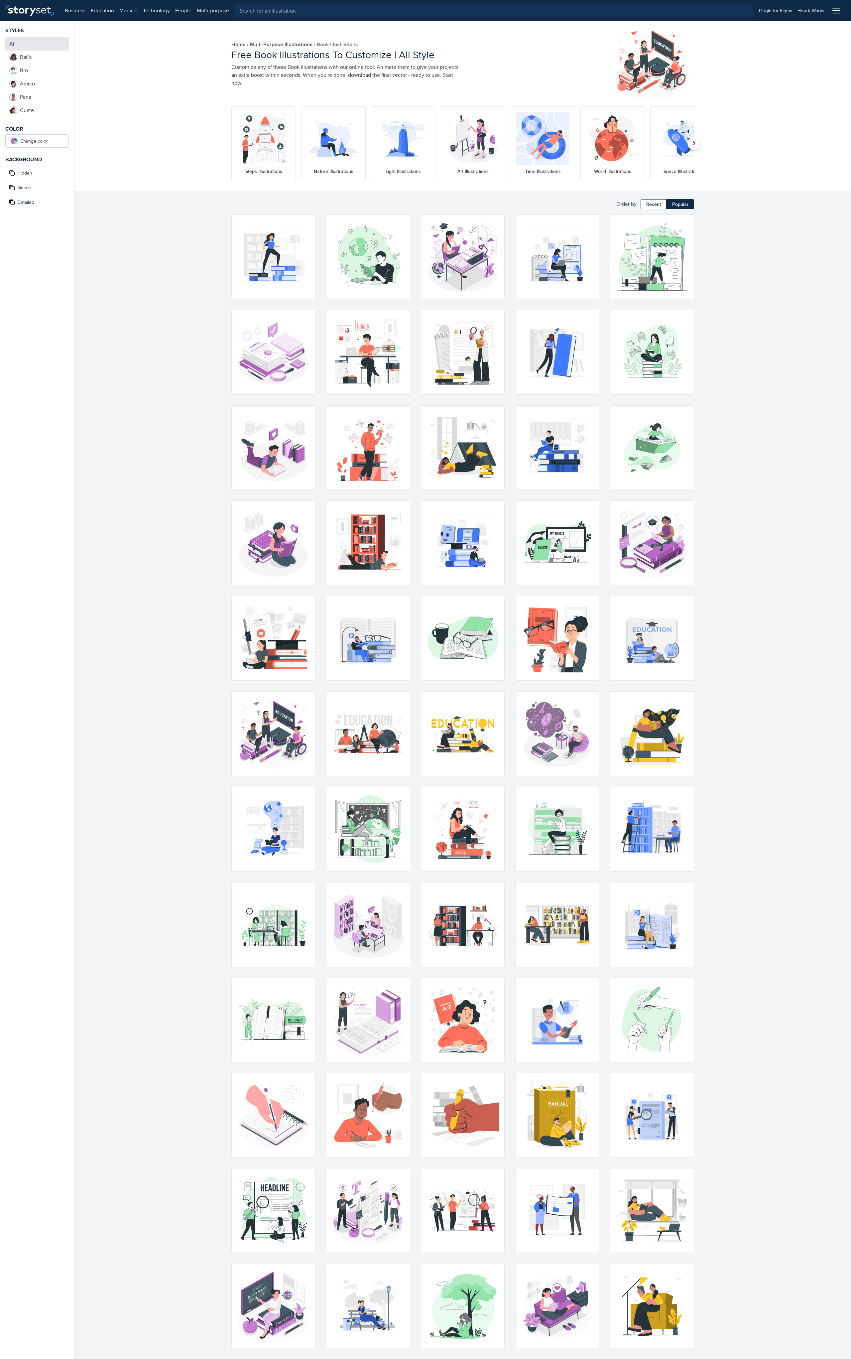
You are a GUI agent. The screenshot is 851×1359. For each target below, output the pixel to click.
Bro (24, 70)
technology (156, 10)
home (239, 44)
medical (128, 10)
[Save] (307, 246)
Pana (25, 97)
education (102, 10)
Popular (680, 204)
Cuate (27, 110)
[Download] (307, 234)
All (12, 44)
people (183, 10)
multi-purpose (213, 10)
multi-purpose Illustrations (282, 44)
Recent (653, 204)
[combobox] (494, 10)
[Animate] (307, 222)
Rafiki (26, 57)
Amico (27, 83)
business (75, 10)
